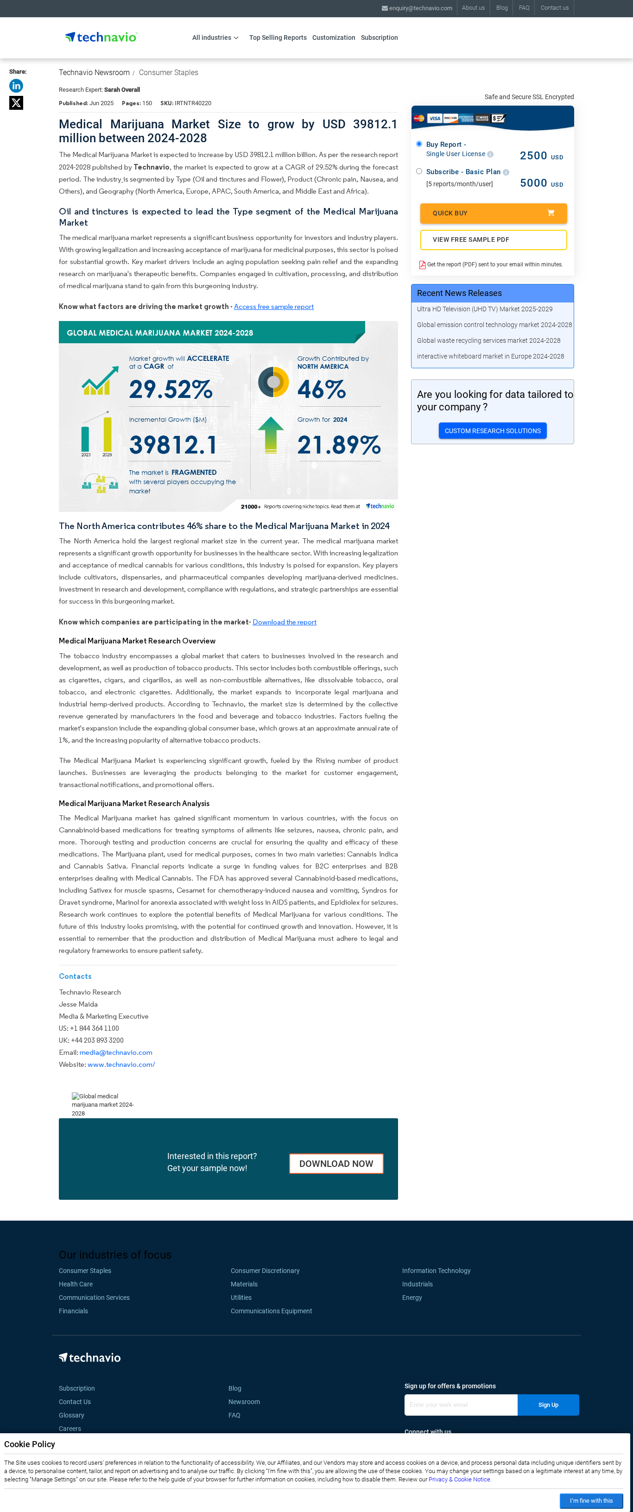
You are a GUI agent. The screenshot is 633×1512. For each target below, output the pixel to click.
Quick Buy (450, 213)
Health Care (76, 1284)
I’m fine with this (591, 1500)
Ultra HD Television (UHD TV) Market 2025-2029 (485, 309)
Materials (244, 1284)
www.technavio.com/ (121, 1064)
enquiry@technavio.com (420, 8)
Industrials (417, 1284)
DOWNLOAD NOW (336, 1163)
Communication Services (94, 1297)
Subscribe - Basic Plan (464, 172)
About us (473, 7)
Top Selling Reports (278, 37)
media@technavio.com (116, 1052)
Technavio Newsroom (94, 72)
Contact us (555, 7)
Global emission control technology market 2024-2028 (494, 324)
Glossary (71, 1415)
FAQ (524, 7)
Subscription (379, 37)
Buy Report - (456, 149)
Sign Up (548, 1404)
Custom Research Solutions (493, 431)
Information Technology (436, 1270)
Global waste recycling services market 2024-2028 (489, 340)
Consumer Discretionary (265, 1270)
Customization (333, 37)
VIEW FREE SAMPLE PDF (471, 239)
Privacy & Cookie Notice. (460, 1479)
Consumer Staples (168, 72)
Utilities (241, 1297)
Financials (73, 1311)
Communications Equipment (271, 1311)
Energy (412, 1297)
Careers (70, 1428)
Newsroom (247, 1401)
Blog (502, 7)
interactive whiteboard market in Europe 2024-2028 (490, 356)
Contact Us (75, 1401)
